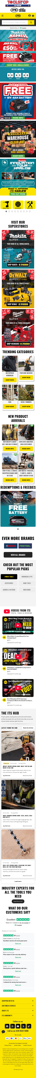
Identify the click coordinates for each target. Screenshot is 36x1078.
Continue (26, 544)
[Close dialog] (34, 528)
